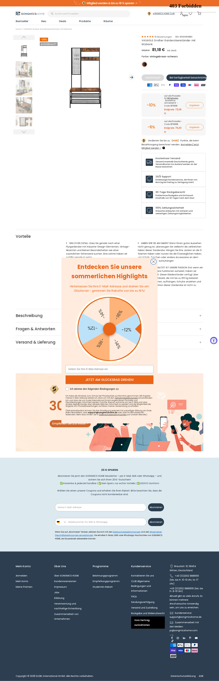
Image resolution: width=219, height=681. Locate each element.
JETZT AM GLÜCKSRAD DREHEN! (109, 379)
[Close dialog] (153, 261)
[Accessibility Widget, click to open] (213, 340)
